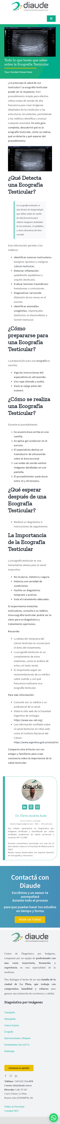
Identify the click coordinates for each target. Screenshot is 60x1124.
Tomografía (9, 1012)
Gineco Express (11, 1025)
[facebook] (5, 1076)
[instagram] (11, 1076)
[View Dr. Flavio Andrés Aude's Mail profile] (37, 807)
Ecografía (8, 1031)
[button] (53, 1117)
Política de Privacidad (14, 1106)
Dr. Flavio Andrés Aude (31, 816)
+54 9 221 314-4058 (23, 1081)
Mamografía (10, 1019)
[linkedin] (16, 1076)
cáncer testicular (24, 266)
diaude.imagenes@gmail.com (21, 824)
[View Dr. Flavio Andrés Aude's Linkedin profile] (24, 807)
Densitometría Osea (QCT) (16, 1044)
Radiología (9, 1051)
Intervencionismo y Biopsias (17, 1038)
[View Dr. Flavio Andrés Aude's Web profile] (31, 807)
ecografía (41, 361)
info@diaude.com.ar (22, 1085)
